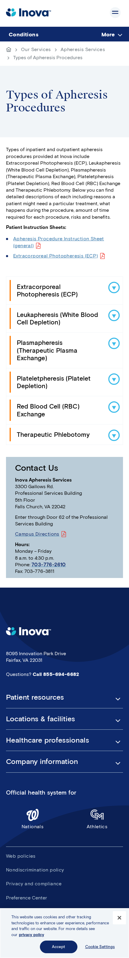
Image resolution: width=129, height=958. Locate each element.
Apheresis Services (83, 49)
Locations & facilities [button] (40, 719)
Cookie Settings (100, 946)
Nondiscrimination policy (35, 870)
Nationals (33, 826)
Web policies (21, 856)
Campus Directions (37, 534)
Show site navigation (115, 12)
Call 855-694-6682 (56, 674)
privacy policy (31, 934)
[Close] (119, 917)
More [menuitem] (108, 34)
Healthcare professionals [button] (47, 740)
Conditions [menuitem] (23, 34)
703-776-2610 (49, 564)
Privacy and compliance (34, 884)
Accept (58, 946)
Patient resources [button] (35, 697)
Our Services (36, 49)
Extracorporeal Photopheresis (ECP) (55, 256)
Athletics (97, 826)
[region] (64, 933)
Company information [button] (42, 761)
